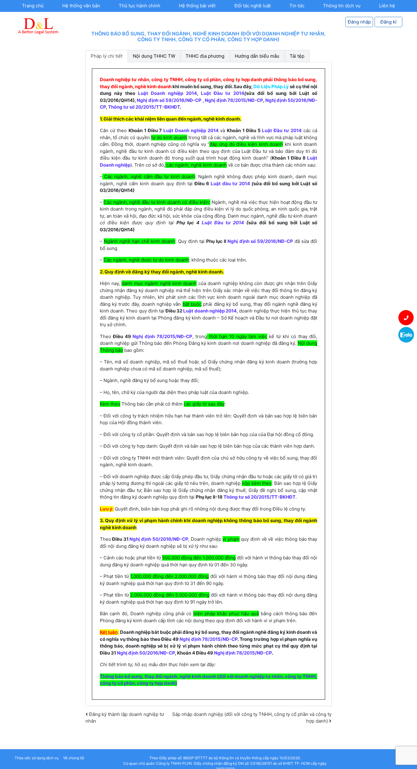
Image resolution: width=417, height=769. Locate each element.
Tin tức (296, 6)
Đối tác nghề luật (252, 6)
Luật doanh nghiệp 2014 (210, 311)
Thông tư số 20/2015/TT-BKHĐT (144, 107)
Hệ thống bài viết (197, 6)
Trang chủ (33, 6)
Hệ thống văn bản (81, 6)
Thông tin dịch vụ (342, 6)
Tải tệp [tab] (297, 56)
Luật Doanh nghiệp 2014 (167, 93)
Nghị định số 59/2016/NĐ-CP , (171, 100)
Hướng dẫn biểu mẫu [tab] (257, 56)
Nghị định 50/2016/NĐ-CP (158, 539)
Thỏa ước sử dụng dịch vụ (37, 758)
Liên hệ (387, 6)
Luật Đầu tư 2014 (222, 93)
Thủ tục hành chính (139, 6)
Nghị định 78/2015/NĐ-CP (234, 100)
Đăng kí (388, 22)
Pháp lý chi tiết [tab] (106, 56)
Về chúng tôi (73, 758)
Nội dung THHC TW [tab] (154, 56)
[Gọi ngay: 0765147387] (406, 317)
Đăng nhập (359, 22)
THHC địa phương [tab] (205, 56)
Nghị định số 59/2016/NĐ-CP (260, 241)
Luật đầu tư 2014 (231, 183)
